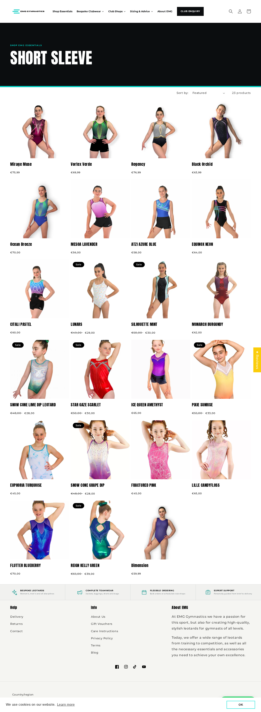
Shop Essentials (62, 11)
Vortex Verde (81, 164)
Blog (94, 652)
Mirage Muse (21, 164)
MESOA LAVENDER (84, 244)
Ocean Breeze (21, 244)
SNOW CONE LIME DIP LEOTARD (33, 404)
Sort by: (182, 93)
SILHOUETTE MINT (144, 324)
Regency (138, 164)
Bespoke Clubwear (89, 11)
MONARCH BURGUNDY (207, 324)
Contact (16, 631)
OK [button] (241, 704)
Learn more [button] (66, 704)
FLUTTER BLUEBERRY (25, 565)
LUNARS (76, 324)
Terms (96, 645)
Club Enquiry (190, 11)
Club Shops (115, 11)
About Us (98, 617)
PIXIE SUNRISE (202, 404)
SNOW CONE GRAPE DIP (87, 485)
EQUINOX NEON (202, 244)
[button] (230, 11)
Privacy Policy (102, 638)
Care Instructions (104, 631)
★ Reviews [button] (257, 360)
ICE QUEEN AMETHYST (147, 404)
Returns (16, 624)
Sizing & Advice (140, 11)
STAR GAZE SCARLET (86, 404)
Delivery (16, 617)
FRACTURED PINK (143, 485)
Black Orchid (202, 164)
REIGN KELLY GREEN (85, 565)
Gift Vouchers (101, 624)
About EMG (165, 11)
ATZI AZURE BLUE (143, 244)
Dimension (139, 565)
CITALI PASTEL (21, 324)
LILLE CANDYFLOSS (206, 485)
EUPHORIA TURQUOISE (26, 485)
